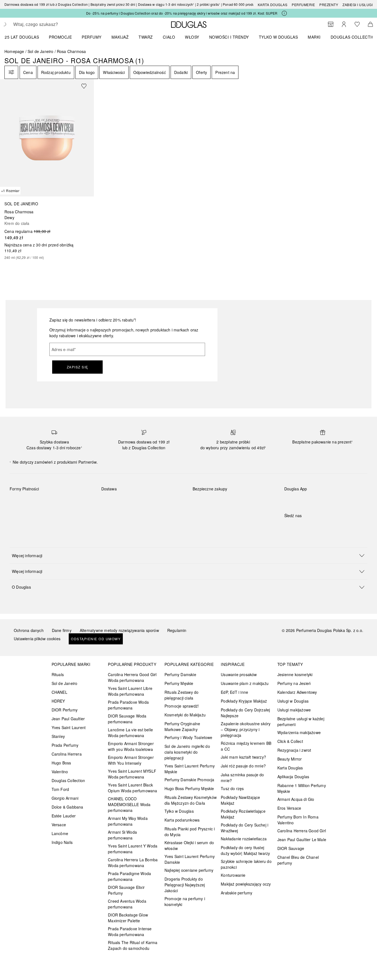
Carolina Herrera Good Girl (301, 830)
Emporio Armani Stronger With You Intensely (131, 760)
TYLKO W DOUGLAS (278, 37)
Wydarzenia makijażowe (299, 732)
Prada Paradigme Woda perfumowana (129, 876)
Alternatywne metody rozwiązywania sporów (119, 630)
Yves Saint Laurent (69, 727)
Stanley (58, 736)
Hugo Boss (61, 763)
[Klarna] (19, 501)
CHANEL (59, 692)
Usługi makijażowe (294, 710)
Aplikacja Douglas (293, 776)
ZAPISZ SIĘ (77, 367)
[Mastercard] (38, 501)
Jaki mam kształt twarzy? (243, 757)
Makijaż (120, 37)
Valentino (60, 771)
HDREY (58, 701)
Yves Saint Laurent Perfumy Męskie (189, 768)
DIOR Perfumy (65, 710)
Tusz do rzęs (232, 788)
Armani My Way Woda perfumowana (128, 821)
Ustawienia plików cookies (37, 638)
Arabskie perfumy (236, 892)
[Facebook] (288, 527)
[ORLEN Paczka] (149, 501)
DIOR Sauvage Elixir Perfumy (126, 890)
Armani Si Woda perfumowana (122, 835)
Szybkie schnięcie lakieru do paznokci (246, 864)
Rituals (58, 674)
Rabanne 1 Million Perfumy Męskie (301, 788)
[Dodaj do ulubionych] (87, 85)
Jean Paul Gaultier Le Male (301, 839)
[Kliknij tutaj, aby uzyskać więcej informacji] (284, 13)
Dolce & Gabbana (67, 807)
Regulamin (177, 630)
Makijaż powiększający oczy (246, 884)
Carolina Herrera (67, 754)
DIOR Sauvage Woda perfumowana (127, 718)
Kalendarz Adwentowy (297, 692)
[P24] (77, 501)
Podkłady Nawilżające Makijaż (240, 800)
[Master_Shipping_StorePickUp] (169, 501)
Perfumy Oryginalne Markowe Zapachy (182, 726)
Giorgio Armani (65, 798)
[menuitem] (25, 37)
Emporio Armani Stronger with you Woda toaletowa (131, 746)
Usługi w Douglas (293, 701)
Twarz (146, 37)
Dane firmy (61, 630)
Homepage (14, 51)
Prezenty (328, 4)
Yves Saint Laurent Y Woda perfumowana (132, 848)
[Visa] (58, 501)
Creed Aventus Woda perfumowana (127, 904)
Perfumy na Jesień (294, 683)
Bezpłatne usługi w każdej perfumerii (300, 721)
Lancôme (60, 833)
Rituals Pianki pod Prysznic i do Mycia (189, 831)
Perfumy (92, 37)
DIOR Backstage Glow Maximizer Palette (128, 917)
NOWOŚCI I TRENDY (229, 37)
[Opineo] (256, 494)
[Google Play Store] (298, 500)
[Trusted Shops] (210, 494)
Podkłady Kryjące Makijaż (244, 701)
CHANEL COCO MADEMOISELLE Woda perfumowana (129, 804)
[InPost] (130, 501)
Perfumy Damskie (180, 674)
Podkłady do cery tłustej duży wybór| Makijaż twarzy (245, 850)
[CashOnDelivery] (19, 514)
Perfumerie (303, 4)
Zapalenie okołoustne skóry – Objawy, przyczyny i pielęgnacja (245, 729)
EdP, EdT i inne (234, 692)
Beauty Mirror (289, 759)
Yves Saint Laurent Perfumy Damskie (189, 859)
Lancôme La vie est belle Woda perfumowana (130, 732)
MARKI (314, 37)
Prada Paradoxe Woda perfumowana (128, 705)
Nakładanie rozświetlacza (244, 838)
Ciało (169, 37)
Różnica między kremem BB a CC (246, 746)
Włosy (192, 37)
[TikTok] (317, 527)
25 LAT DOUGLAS (22, 37)
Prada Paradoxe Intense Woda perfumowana (130, 931)
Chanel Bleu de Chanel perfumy (298, 860)
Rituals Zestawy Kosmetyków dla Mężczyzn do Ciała (190, 800)
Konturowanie (233, 875)
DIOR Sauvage (290, 848)
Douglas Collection (68, 780)
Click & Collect (290, 741)
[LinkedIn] (327, 527)
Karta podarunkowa (182, 820)
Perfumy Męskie (178, 683)
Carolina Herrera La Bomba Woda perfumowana (133, 862)
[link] (47, 169)
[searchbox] (54, 24)
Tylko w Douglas (179, 811)
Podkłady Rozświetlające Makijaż (243, 814)
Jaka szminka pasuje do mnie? (242, 777)
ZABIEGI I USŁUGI (358, 4)
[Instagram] (298, 527)
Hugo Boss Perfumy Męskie (189, 788)
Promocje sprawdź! (181, 706)
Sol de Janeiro (41, 51)
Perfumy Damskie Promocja (189, 779)
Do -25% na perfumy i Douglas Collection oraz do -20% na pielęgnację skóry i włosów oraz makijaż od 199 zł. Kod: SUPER (181, 13)
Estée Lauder (64, 816)
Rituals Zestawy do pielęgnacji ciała (181, 695)
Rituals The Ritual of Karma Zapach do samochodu (132, 945)
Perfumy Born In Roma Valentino (297, 819)
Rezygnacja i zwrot (294, 750)
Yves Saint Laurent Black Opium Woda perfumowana (132, 787)
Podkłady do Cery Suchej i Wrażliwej (244, 827)
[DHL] (110, 501)
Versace (59, 824)
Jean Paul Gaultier (68, 718)
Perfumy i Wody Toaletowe (188, 737)
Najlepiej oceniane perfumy (188, 870)
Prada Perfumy (65, 745)
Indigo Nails (62, 842)
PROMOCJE (60, 37)
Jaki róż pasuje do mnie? (243, 766)
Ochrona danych (29, 630)
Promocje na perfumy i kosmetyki (184, 901)
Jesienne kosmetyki (295, 674)
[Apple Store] (327, 500)
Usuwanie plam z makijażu (245, 683)
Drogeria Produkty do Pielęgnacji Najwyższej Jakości (184, 884)
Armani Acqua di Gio (295, 799)
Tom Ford (60, 789)
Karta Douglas (273, 4)
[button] (188, 555)
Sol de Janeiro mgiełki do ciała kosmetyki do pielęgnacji (187, 752)
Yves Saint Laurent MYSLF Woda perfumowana (132, 774)
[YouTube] (308, 527)
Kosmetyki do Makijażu (185, 715)
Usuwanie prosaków (239, 674)
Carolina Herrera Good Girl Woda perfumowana (132, 677)
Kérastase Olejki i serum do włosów (189, 845)
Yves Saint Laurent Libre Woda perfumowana (130, 691)
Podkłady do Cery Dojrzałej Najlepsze (245, 712)
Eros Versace (289, 808)
